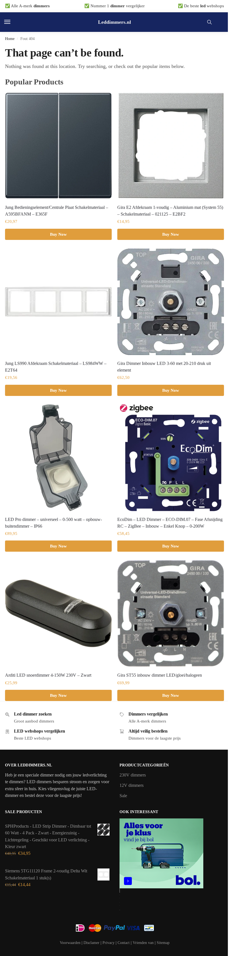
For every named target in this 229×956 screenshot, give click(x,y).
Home (10, 38)
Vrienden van (143, 943)
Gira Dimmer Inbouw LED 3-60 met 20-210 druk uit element (164, 366)
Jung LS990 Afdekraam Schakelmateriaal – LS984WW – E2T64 (55, 366)
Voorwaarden (70, 943)
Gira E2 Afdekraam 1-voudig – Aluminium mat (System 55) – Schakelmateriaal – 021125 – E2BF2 (170, 210)
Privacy (108, 943)
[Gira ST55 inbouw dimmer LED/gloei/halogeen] (170, 613)
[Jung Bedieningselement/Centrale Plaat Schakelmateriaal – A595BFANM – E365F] (58, 145)
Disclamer (91, 943)
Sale (123, 795)
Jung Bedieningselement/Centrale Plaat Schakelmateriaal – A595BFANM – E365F (56, 210)
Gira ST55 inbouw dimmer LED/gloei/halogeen (159, 675)
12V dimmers (132, 785)
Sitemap (163, 943)
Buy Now (58, 234)
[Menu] (12, 22)
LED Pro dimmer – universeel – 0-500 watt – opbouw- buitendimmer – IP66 (53, 522)
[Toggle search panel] (209, 22)
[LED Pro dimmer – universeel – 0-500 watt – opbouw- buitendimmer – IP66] (58, 457)
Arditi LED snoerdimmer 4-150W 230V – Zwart (48, 675)
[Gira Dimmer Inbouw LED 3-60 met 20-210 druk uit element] (170, 301)
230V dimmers (133, 775)
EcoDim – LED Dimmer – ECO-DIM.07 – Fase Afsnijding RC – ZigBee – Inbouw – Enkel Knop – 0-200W (170, 522)
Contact (124, 943)
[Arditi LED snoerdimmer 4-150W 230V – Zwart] (58, 613)
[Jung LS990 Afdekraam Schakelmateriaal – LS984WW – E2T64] (58, 301)
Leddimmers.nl (114, 22)
